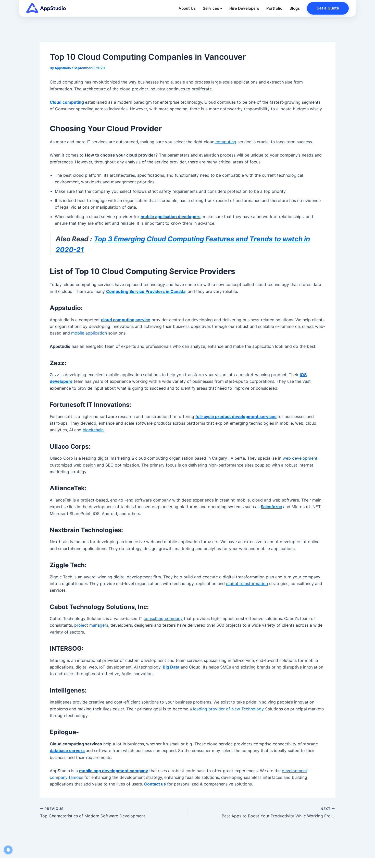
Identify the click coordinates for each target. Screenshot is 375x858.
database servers (67, 750)
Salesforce (271, 506)
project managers (91, 625)
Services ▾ (212, 8)
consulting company (163, 618)
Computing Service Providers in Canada (145, 291)
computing (226, 141)
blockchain (93, 429)
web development (300, 458)
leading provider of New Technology (228, 708)
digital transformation (247, 583)
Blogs (295, 8)
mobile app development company (113, 770)
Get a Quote (328, 8)
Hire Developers (244, 8)
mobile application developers (171, 216)
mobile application (89, 333)
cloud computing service (125, 319)
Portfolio (274, 8)
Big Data (171, 667)
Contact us (155, 783)
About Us (187, 8)
